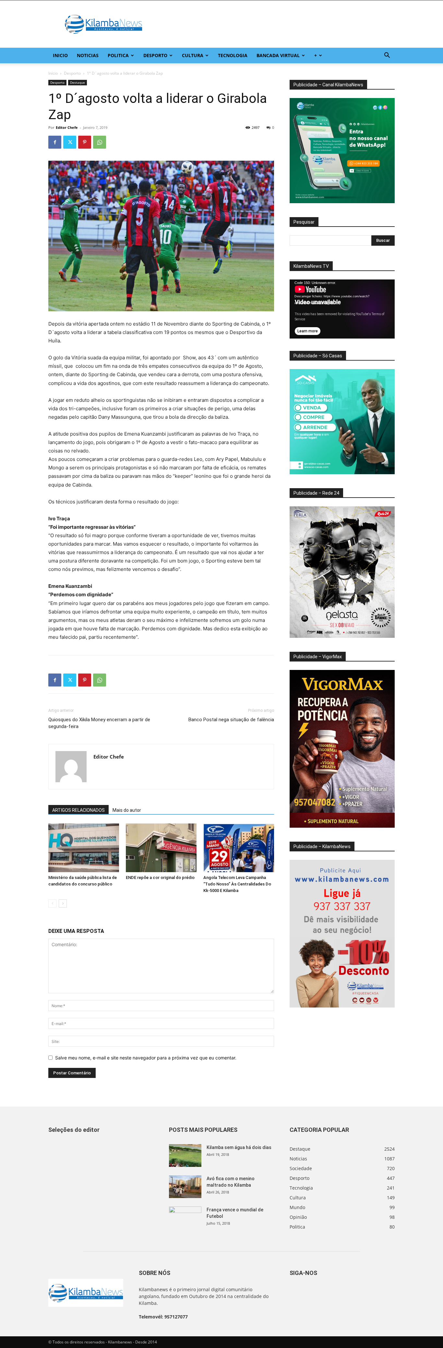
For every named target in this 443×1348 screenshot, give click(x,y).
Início (53, 73)
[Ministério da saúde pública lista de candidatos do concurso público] (83, 847)
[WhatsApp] (99, 142)
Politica (118, 55)
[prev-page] (52, 903)
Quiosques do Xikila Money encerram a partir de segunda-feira (99, 723)
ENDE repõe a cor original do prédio (160, 877)
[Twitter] (69, 142)
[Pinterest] (84, 142)
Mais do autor (127, 810)
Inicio (60, 55)
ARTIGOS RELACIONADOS (78, 810)
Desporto (155, 55)
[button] (387, 56)
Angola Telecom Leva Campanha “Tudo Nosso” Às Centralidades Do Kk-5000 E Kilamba (237, 884)
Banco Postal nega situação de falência (231, 720)
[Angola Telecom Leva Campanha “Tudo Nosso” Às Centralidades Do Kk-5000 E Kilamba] (238, 847)
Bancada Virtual (278, 55)
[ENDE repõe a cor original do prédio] (161, 847)
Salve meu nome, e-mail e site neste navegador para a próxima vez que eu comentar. (145, 1057)
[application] (342, 309)
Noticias (88, 55)
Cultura (192, 55)
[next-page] (63, 903)
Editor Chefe (67, 127)
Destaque (77, 82)
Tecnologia (232, 55)
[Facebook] (54, 142)
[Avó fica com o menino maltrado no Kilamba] (185, 1186)
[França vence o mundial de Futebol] (185, 1217)
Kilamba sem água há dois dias (239, 1147)
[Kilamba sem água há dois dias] (185, 1155)
